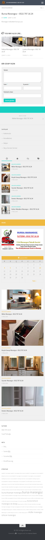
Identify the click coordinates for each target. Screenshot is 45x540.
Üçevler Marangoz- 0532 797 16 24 (22, 188)
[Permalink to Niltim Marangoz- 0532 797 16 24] (6, 167)
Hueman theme (32, 533)
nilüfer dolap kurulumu (12, 512)
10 (40, 268)
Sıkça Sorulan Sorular (10, 148)
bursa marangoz (32, 492)
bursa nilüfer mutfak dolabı (34, 498)
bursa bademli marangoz (15, 476)
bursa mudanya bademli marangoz (10, 495)
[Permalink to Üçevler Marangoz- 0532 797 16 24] (6, 188)
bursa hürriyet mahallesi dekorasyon (16, 484)
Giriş (4, 447)
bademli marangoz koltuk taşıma (18, 473)
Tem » (34, 281)
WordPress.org (8, 461)
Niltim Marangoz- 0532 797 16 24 (21, 167)
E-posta (26, 84)
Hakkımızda (7, 133)
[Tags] (38, 158)
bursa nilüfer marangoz (37, 495)
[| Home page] (16, 2)
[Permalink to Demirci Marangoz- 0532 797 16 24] (6, 199)
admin (5, 18)
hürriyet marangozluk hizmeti (18, 507)
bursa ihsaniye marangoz (12, 492)
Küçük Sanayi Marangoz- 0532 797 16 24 (24, 177)
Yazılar (6, 451)
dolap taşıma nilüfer (22, 504)
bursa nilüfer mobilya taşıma (20, 498)
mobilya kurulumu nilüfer (23, 509)
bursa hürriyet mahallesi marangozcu (10, 487)
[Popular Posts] (17, 158)
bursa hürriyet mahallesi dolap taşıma (33, 484)
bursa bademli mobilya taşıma (33, 478)
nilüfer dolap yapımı (23, 512)
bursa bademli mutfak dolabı (25, 481)
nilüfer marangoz (35, 512)
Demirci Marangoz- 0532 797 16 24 (22, 199)
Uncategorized (7, 8)
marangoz (40, 507)
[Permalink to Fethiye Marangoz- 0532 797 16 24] (12, 42)
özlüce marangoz (9, 515)
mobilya (15, 509)
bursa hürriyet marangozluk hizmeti (27, 487)
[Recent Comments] (27, 158)
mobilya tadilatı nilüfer (34, 509)
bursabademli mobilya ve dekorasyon (10, 481)
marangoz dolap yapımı (7, 509)
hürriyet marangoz (6, 507)
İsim (5, 84)
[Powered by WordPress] (16, 533)
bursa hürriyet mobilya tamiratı (17, 489)
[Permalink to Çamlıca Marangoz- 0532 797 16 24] (32, 42)
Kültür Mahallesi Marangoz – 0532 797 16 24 (25, 209)
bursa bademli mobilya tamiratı (18, 478)
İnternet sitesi (8, 92)
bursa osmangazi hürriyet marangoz (18, 501)
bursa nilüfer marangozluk (8, 498)
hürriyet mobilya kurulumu (31, 507)
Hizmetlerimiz (7, 138)
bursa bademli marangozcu (27, 476)
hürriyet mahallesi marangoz (34, 504)
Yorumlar (7, 456)
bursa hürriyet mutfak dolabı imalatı (33, 489)
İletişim (5, 143)
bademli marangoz (6, 473)
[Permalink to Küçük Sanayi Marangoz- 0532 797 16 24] (6, 178)
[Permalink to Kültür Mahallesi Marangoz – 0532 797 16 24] (6, 210)
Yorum (6, 70)
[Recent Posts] (7, 158)
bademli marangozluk (31, 473)
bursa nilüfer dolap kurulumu (25, 495)
